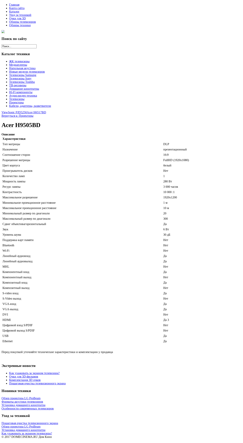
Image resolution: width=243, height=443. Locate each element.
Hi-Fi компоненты (20, 92)
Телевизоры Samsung (22, 75)
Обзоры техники (20, 25)
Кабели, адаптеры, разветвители (30, 105)
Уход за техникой (20, 15)
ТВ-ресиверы (17, 85)
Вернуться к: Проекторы (17, 115)
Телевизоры (16, 99)
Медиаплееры (18, 64)
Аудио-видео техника (23, 95)
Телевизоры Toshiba (22, 82)
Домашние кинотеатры (24, 88)
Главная (14, 4)
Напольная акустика (22, 68)
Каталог (14, 11)
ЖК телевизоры (19, 61)
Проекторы (16, 102)
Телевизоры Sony (20, 78)
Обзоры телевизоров (22, 21)
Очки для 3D (17, 18)
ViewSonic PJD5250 (14, 112)
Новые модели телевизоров (27, 71)
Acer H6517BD (36, 112)
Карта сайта (16, 8)
